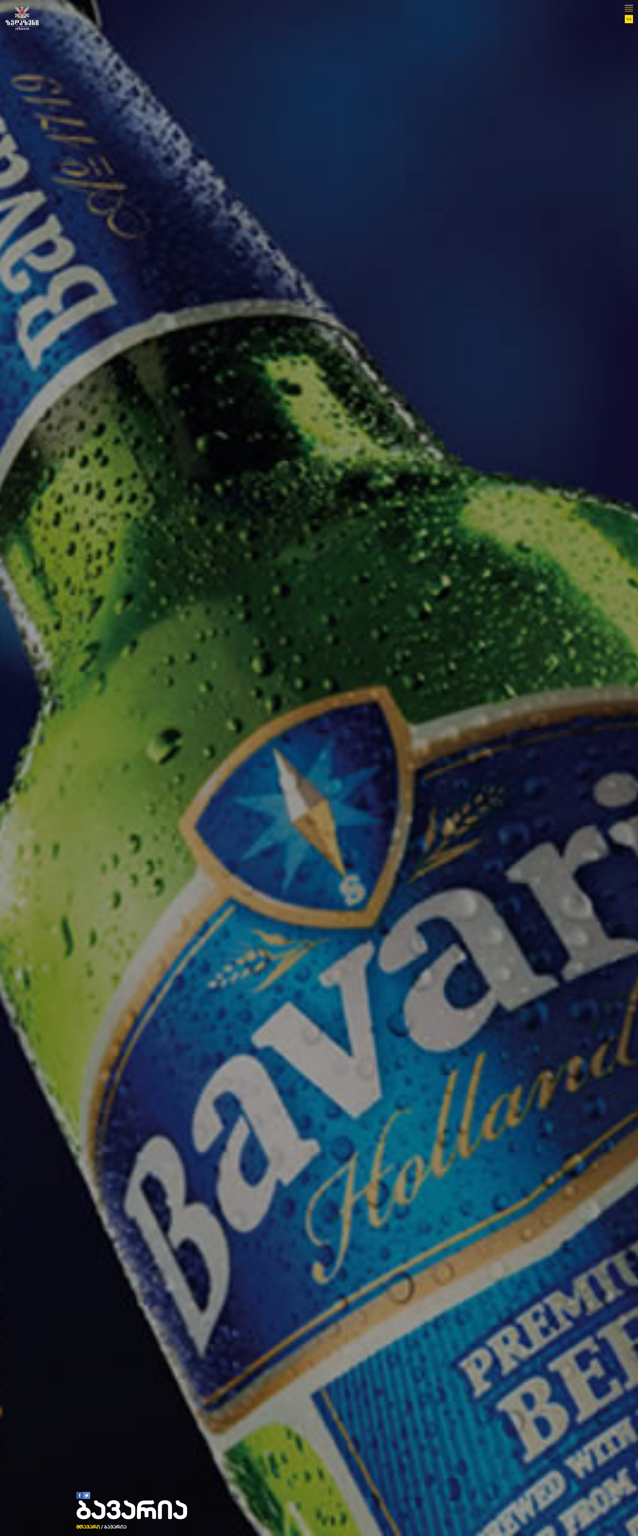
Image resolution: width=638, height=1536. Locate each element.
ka (629, 19)
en (628, 22)
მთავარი (88, 1527)
